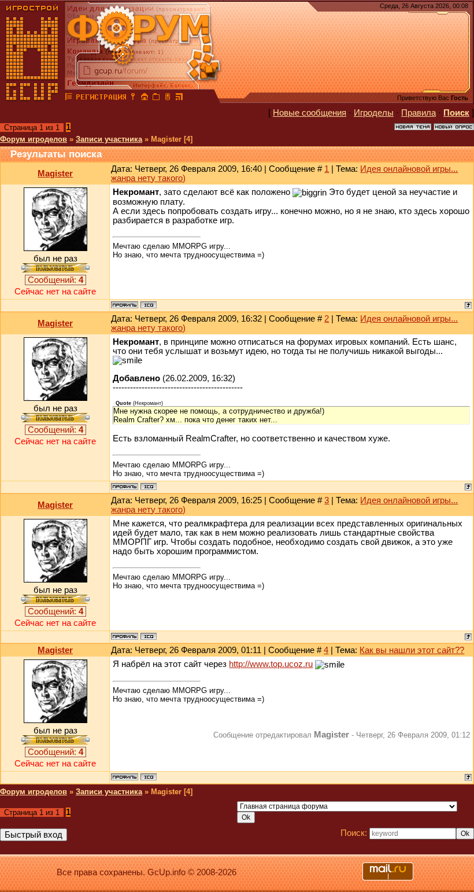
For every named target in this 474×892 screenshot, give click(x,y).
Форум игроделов (33, 139)
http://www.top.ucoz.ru (271, 664)
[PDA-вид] (167, 98)
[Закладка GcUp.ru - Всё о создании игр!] (156, 98)
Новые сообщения (309, 112)
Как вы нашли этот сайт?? (412, 650)
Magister (55, 173)
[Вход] (133, 98)
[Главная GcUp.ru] (32, 98)
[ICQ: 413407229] (148, 304)
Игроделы (374, 112)
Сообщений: (55, 280)
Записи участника (109, 139)
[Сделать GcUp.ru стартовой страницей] (144, 98)
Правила (418, 112)
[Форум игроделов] (69, 98)
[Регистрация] (101, 98)
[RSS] (179, 98)
